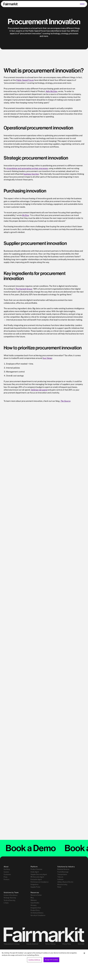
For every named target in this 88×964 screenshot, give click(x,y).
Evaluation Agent (36, 879)
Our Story (7, 869)
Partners (6, 879)
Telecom (60, 877)
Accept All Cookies (51, 960)
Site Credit (81, 944)
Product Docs (35, 910)
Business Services (63, 869)
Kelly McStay (51, 91)
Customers (7, 874)
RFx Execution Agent (37, 877)
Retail (59, 887)
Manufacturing (62, 884)
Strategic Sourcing (10, 897)
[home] (10, 4)
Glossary (33, 905)
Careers (6, 872)
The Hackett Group (23, 289)
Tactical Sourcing (9, 900)
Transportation (62, 874)
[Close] (84, 953)
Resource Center (36, 895)
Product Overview (36, 869)
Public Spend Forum (25, 80)
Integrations (34, 884)
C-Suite (6, 903)
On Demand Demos (37, 913)
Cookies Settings (34, 960)
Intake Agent (35, 872)
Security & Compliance (38, 915)
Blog (32, 897)
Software (60, 879)
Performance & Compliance (40, 882)
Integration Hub (36, 908)
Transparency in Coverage (12, 944)
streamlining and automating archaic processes (27, 168)
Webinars (34, 900)
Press (5, 877)
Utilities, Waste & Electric (65, 882)
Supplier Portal (35, 887)
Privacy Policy (66, 944)
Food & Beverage (62, 872)
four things (47, 358)
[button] (82, 4)
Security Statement (32, 944)
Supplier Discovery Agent (39, 874)
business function (31, 174)
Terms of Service (50, 944)
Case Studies (35, 903)
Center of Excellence (11, 895)
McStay (25, 215)
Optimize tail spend (39, 390)
